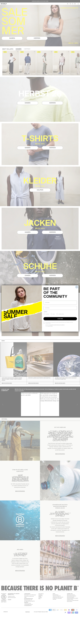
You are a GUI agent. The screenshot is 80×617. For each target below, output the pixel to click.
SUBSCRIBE (60, 319)
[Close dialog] (77, 287)
